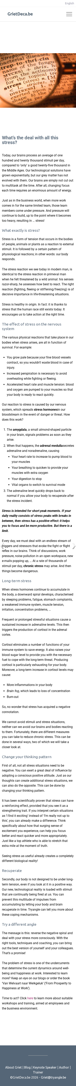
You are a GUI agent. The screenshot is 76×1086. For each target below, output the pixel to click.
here (30, 998)
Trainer (38, 1072)
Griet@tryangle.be (53, 1077)
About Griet (13, 1067)
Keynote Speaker (45, 1067)
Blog (27, 1067)
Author (64, 1067)
